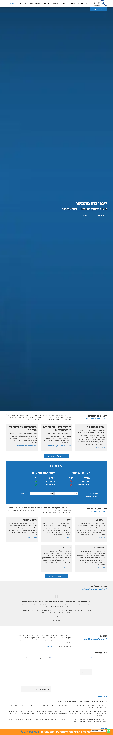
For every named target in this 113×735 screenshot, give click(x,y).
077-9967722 (11, 3)
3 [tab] (56, 620)
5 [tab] (53, 620)
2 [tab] (58, 620)
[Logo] (100, 3)
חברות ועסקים (46, 3)
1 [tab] (59, 620)
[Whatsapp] (108, 731)
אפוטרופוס (73, 3)
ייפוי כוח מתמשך (82, 3)
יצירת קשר (22, 3)
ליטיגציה (55, 3)
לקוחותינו (31, 3)
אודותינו (37, 3)
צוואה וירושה (63, 3)
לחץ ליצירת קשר (98, 9)
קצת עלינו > (100, 216)
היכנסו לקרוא (50, 646)
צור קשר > (85, 216)
